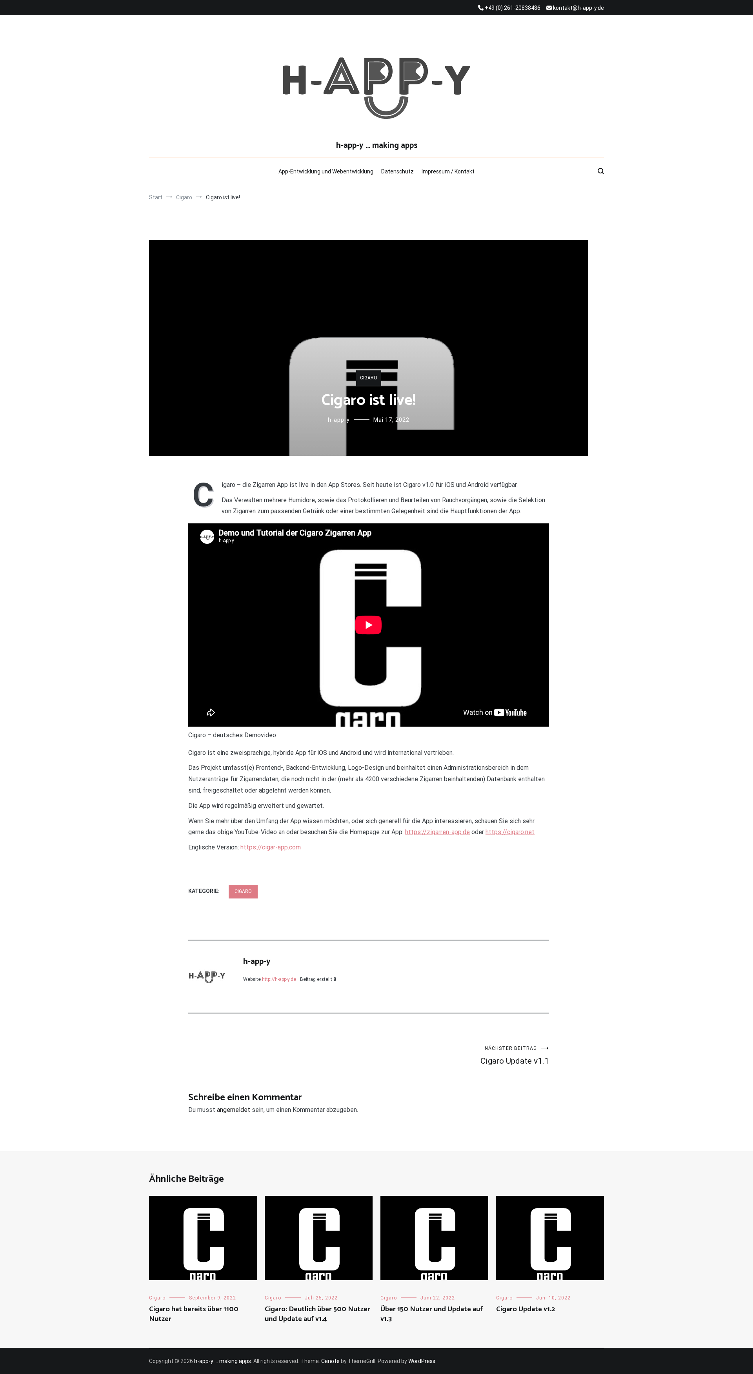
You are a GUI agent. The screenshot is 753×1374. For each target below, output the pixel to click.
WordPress (421, 1361)
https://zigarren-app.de (437, 832)
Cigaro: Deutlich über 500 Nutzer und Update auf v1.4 (317, 1314)
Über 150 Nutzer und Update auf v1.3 (431, 1314)
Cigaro (368, 378)
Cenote (330, 1361)
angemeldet (233, 1109)
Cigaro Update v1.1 (514, 1056)
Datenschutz (397, 171)
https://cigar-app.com (270, 847)
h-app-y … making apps (376, 145)
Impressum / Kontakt (448, 171)
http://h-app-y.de (279, 979)
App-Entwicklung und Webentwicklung (325, 171)
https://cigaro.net (510, 832)
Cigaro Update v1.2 (525, 1309)
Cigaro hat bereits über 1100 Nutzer (193, 1314)
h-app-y (339, 420)
